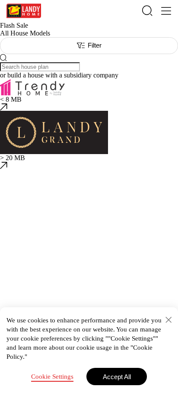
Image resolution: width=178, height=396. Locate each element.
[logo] (23, 10)
